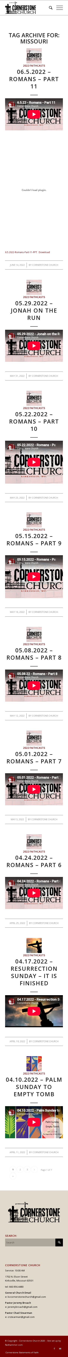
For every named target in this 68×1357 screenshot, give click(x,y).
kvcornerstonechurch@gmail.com (27, 1296)
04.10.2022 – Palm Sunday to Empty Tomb (34, 1087)
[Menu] (58, 7)
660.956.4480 (16, 1286)
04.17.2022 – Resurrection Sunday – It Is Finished (34, 972)
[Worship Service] (34, 55)
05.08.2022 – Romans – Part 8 (34, 653)
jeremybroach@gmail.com (22, 1307)
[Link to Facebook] (54, 1348)
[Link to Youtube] (60, 1348)
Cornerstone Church (45, 265)
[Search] (49, 7)
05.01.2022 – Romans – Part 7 (34, 757)
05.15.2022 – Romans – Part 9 (34, 539)
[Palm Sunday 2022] (34, 1063)
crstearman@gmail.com (21, 1317)
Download (44, 252)
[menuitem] (49, 7)
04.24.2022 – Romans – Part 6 (34, 861)
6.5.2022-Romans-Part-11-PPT (21, 252)
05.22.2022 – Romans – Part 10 (34, 421)
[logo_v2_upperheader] (28, 7)
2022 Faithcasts (34, 65)
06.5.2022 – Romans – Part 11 (34, 79)
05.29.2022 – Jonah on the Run (34, 310)
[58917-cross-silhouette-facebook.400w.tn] (34, 945)
